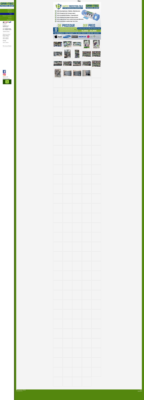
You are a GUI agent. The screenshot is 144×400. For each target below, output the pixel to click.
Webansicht (140, 391)
